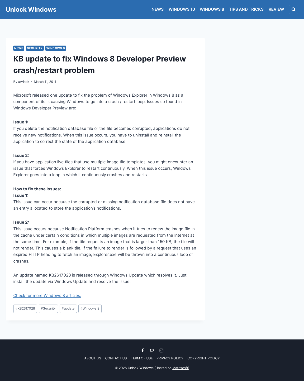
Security (35, 48)
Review (276, 9)
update (68, 308)
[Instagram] (161, 351)
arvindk (23, 82)
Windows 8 (212, 9)
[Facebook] (143, 351)
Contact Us (116, 358)
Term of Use (142, 358)
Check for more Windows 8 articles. (47, 295)
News (158, 9)
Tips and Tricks (246, 9)
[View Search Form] (293, 9)
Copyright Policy (203, 358)
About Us (92, 358)
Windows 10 (182, 9)
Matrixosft (180, 368)
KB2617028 (25, 308)
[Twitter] (152, 351)
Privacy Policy (170, 358)
